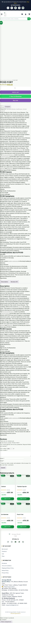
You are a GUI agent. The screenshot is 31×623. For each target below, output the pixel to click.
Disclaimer (4, 563)
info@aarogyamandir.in (9, 586)
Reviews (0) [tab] (14, 281)
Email (2, 461)
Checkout (4, 551)
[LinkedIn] (23, 542)
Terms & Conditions (6, 565)
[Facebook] (11, 8)
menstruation (5, 156)
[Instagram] (19, 8)
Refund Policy (5, 570)
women (20, 150)
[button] (15, 96)
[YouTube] (23, 8)
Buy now (15, 100)
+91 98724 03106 (16, 5)
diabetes (9, 168)
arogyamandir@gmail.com (12, 605)
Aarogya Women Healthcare (14, 109)
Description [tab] (4, 281)
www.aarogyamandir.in (15, 613)
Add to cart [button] (7, 498)
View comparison (6, 621)
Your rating (3, 448)
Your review (4, 450)
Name (2, 458)
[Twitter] (15, 8)
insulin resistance (13, 261)
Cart (3, 553)
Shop (3, 556)
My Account (5, 549)
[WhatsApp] (8, 8)
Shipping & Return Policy (8, 568)
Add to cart (15, 92)
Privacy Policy (5, 572)
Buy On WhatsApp (16, 96)
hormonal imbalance (8, 155)
